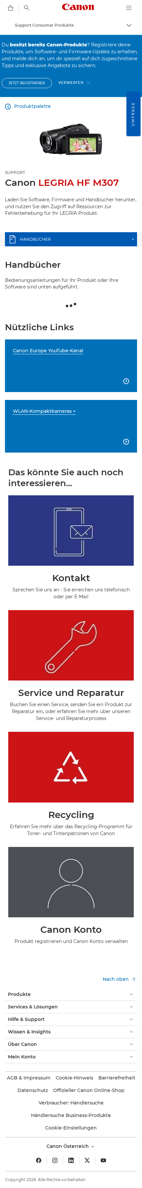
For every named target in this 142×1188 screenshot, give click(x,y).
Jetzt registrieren (27, 83)
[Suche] (26, 8)
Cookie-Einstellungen (71, 1128)
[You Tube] (103, 1160)
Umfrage (133, 114)
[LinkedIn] (71, 1160)
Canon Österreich (68, 1146)
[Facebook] (38, 1160)
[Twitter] (87, 1160)
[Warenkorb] (10, 8)
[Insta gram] (54, 1160)
